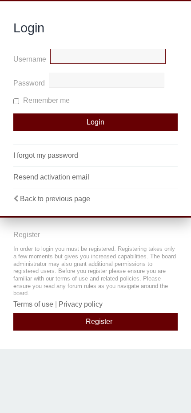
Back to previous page (55, 199)
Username (29, 59)
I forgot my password (45, 155)
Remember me (45, 100)
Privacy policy (81, 304)
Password (29, 83)
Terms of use (33, 304)
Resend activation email (51, 177)
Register (99, 321)
